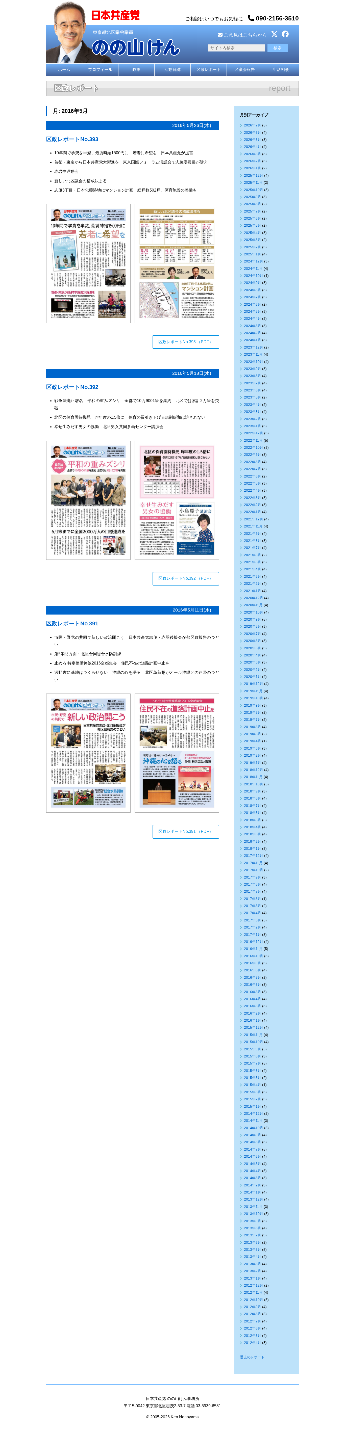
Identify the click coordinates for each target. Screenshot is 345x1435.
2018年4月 (252, 827)
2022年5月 (252, 483)
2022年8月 (252, 462)
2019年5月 (252, 734)
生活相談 (281, 69)
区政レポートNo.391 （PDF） (185, 831)
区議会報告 (245, 69)
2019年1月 (252, 763)
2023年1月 (252, 426)
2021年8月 (252, 541)
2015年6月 (252, 1071)
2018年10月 (253, 784)
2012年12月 (253, 1285)
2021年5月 (252, 562)
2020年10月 (253, 612)
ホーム (64, 69)
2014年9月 (252, 1135)
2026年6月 (252, 132)
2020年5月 (252, 648)
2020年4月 (252, 655)
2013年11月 (253, 1207)
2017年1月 (252, 935)
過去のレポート (252, 1357)
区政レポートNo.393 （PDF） (185, 342)
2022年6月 (252, 476)
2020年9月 (252, 619)
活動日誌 (172, 69)
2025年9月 (252, 197)
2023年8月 (252, 376)
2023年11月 (253, 354)
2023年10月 (253, 362)
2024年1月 (252, 340)
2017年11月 (253, 863)
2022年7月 (252, 469)
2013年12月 (253, 1199)
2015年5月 (252, 1078)
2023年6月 (252, 390)
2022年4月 (252, 490)
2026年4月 (252, 147)
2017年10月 (253, 870)
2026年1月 (252, 168)
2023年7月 (252, 383)
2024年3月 (252, 326)
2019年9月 (252, 705)
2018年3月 (252, 834)
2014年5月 (252, 1164)
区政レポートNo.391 (72, 623)
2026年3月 (252, 154)
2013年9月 (252, 1221)
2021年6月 (252, 555)
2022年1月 (252, 512)
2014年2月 (252, 1185)
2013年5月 (252, 1249)
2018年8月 (252, 798)
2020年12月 (253, 598)
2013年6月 (252, 1242)
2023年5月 (252, 397)
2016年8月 (252, 970)
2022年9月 (252, 455)
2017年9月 (252, 877)
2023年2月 (252, 419)
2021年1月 (252, 591)
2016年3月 (252, 1006)
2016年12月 (253, 942)
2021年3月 (252, 576)
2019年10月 (253, 698)
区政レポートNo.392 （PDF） (185, 578)
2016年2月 (252, 1013)
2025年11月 (253, 182)
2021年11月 (253, 526)
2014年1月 (252, 1192)
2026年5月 (252, 140)
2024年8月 (252, 290)
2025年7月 (252, 211)
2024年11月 (253, 269)
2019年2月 (252, 755)
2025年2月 (252, 247)
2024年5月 (252, 311)
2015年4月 (252, 1085)
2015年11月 (253, 1035)
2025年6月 (252, 218)
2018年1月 (252, 848)
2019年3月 (252, 748)
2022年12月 (253, 433)
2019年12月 (253, 684)
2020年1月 (252, 677)
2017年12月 (253, 856)
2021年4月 (252, 569)
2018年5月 (252, 820)
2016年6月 (252, 984)
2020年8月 (252, 626)
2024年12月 (253, 261)
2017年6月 (252, 899)
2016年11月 (253, 949)
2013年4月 (252, 1257)
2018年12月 (253, 770)
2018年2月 (252, 841)
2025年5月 (252, 225)
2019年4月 (252, 741)
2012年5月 (252, 1336)
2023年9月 (252, 369)
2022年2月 (252, 505)
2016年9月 (252, 963)
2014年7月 (252, 1149)
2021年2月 (252, 583)
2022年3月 (252, 498)
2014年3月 (252, 1178)
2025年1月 (252, 254)
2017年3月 (252, 920)
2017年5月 (252, 906)
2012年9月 (252, 1307)
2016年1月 (252, 1020)
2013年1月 (252, 1278)
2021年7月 (252, 548)
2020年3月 (252, 662)
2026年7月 (252, 125)
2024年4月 (252, 318)
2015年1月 (252, 1106)
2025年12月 (253, 175)
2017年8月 (252, 884)
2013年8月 (252, 1228)
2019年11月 (253, 691)
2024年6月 (252, 304)
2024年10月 (253, 276)
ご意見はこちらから (245, 35)
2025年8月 (252, 204)
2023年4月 (252, 405)
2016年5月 (252, 992)
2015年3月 (252, 1092)
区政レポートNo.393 (72, 139)
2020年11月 (253, 605)
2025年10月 (253, 190)
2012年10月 (253, 1300)
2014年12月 (253, 1113)
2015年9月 (252, 1049)
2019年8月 (252, 712)
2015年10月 (253, 1042)
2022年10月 (253, 447)
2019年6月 (252, 727)
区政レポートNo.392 (72, 387)
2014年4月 (252, 1171)
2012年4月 (252, 1343)
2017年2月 (252, 927)
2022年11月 (253, 440)
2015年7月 (252, 1063)
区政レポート (208, 69)
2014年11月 (253, 1121)
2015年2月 (252, 1099)
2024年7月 (252, 297)
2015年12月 (253, 1027)
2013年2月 (252, 1271)
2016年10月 (253, 956)
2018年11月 (253, 777)
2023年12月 (253, 347)
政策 (136, 69)
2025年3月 (252, 240)
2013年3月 (252, 1264)
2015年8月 (252, 1056)
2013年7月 (252, 1235)
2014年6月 (252, 1156)
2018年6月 (252, 813)
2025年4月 (252, 233)
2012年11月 (253, 1292)
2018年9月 (252, 791)
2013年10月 (253, 1214)
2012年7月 (252, 1321)
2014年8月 (252, 1142)
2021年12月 (253, 519)
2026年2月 (252, 161)
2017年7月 (252, 891)
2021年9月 (252, 534)
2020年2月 (252, 670)
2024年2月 (252, 333)
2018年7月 (252, 806)
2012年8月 (252, 1314)
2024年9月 (252, 283)
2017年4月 (252, 913)
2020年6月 (252, 641)
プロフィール (100, 69)
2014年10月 (253, 1128)
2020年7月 (252, 634)
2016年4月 (252, 999)
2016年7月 (252, 977)
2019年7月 (252, 720)
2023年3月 (252, 412)
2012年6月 (252, 1328)
